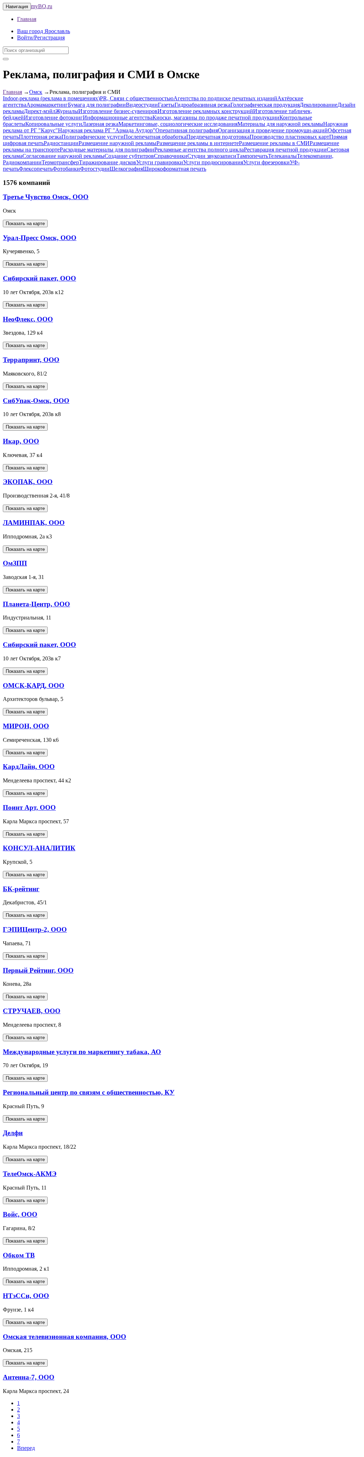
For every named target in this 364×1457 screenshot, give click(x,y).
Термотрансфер (60, 162)
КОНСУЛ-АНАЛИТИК (39, 848)
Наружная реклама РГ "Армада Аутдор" (106, 130)
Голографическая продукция (265, 105)
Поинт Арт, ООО (29, 807)
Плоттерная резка (40, 137)
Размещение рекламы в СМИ (274, 143)
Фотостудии (94, 169)
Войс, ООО (20, 1214)
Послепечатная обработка (155, 137)
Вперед (26, 1448)
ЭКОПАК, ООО (28, 481)
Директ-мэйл (39, 111)
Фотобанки (66, 169)
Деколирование (318, 105)
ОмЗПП (15, 563)
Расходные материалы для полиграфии (107, 150)
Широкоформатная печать (174, 169)
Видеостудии (142, 105)
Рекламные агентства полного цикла (199, 150)
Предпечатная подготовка (218, 137)
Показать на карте (25, 223)
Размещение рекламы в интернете (197, 143)
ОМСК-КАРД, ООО (33, 685)
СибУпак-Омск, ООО (36, 400)
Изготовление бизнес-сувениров (117, 111)
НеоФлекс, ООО (28, 319)
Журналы (66, 111)
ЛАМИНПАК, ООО (34, 522)
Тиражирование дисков (107, 162)
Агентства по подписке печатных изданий (225, 98)
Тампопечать (252, 156)
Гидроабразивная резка (202, 105)
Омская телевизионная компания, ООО (64, 1336)
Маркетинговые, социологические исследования (177, 124)
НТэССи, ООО (26, 1295)
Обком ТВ (19, 1255)
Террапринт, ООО (31, 359)
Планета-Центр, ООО (36, 604)
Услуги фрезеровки (266, 162)
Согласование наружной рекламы (63, 156)
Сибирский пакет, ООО (39, 278)
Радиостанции (61, 143)
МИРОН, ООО (26, 726)
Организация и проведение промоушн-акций (273, 130)
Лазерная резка (100, 124)
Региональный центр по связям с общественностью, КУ (89, 1092)
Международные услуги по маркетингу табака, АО (82, 1051)
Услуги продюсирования (213, 162)
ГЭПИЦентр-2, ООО (35, 929)
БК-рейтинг (21, 889)
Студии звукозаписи (211, 156)
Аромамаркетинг (47, 105)
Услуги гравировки (159, 162)
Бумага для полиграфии (97, 105)
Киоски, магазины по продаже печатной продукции (215, 118)
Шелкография (126, 169)
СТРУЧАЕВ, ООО (31, 1011)
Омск (35, 92)
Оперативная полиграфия (186, 130)
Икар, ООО (21, 441)
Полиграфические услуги (92, 137)
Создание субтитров (129, 156)
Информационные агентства (117, 118)
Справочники (170, 156)
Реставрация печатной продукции (285, 150)
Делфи (13, 1133)
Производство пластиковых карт (289, 137)
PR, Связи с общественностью (136, 98)
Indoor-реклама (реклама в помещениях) (51, 98)
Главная (26, 19)
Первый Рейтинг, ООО (38, 970)
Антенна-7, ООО (28, 1377)
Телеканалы (282, 156)
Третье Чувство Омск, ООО (46, 197)
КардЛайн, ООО (29, 766)
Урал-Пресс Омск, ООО (39, 237)
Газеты (166, 105)
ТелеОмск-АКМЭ (30, 1173)
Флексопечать (36, 169)
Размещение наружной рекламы (117, 143)
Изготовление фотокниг (53, 118)
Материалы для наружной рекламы (280, 124)
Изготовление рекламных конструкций (205, 111)
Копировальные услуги (53, 124)
